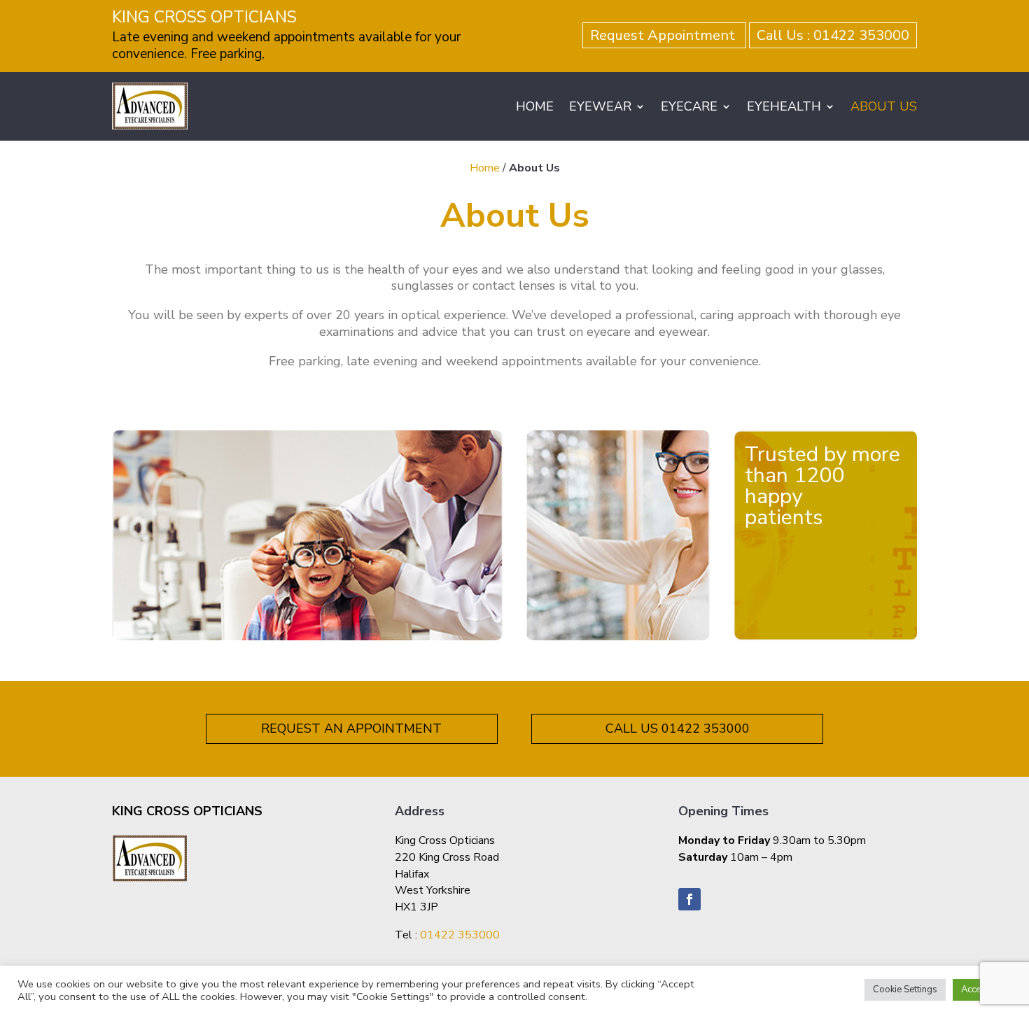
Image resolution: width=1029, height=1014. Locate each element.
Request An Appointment (351, 728)
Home (485, 168)
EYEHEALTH (784, 106)
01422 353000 (460, 935)
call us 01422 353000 (678, 728)
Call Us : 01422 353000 (833, 35)
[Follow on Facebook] (689, 899)
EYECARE (689, 106)
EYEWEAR (600, 106)
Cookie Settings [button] (905, 989)
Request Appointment (664, 35)
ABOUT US (883, 106)
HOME (535, 106)
